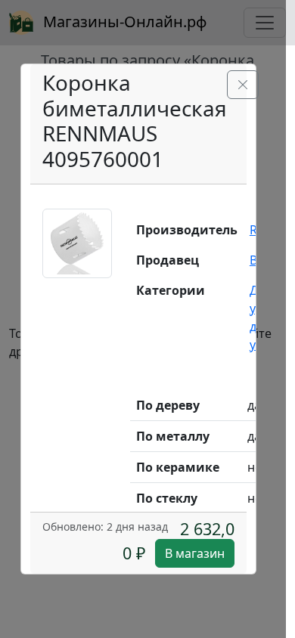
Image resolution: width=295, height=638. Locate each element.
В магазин (195, 553)
